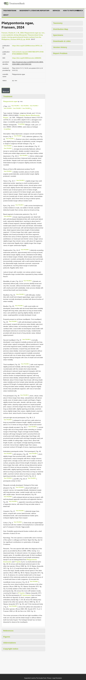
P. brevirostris (26, 595)
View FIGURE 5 (17, 108)
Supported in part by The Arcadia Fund (35, 678)
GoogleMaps (21, 124)
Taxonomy (58, 23)
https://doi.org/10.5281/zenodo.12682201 (26, 58)
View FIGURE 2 (25, 105)
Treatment (7, 96)
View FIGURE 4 (8, 108)
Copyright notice (10, 649)
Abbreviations (9, 643)
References (8, 631)
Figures (6, 637)
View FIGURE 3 (34, 105)
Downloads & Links (62, 41)
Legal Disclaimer (57, 678)
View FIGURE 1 (15, 105)
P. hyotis (18, 562)
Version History (60, 47)
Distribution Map (60, 29)
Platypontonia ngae (10, 101)
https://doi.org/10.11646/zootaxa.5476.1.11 (27, 45)
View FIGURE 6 (26, 108)
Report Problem (60, 53)
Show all (6, 91)
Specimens (58, 35)
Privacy (49, 678)
